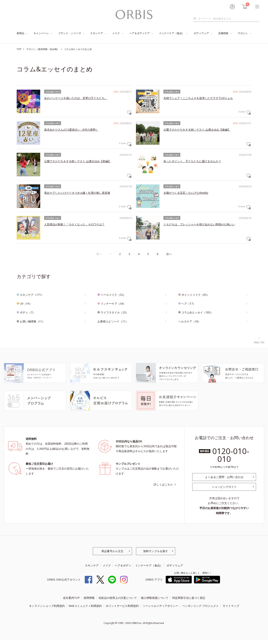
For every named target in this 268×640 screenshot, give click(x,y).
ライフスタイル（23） (115, 312)
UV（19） (26, 303)
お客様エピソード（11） (113, 321)
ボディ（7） (27, 312)
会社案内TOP (71, 598)
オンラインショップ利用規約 (47, 606)
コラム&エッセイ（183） (197, 312)
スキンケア (96, 33)
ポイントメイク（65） (195, 295)
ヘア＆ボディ (123, 565)
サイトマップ (231, 606)
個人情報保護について (154, 598)
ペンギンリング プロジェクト (200, 606)
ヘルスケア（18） (189, 321)
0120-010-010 (230, 455)
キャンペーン (41, 33)
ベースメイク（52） (113, 295)
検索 (196, 19)
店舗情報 (223, 33)
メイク (116, 33)
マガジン (243, 33)
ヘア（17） (188, 303)
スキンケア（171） (32, 295)
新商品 (20, 33)
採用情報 (89, 598)
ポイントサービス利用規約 (122, 606)
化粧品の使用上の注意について (117, 598)
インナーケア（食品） (171, 33)
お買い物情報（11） (32, 321)
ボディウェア (201, 33)
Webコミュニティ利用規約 (85, 606)
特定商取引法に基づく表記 (188, 598)
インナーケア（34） (113, 303)
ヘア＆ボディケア (139, 33)
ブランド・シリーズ (69, 33)
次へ (169, 254)
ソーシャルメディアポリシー (160, 606)
